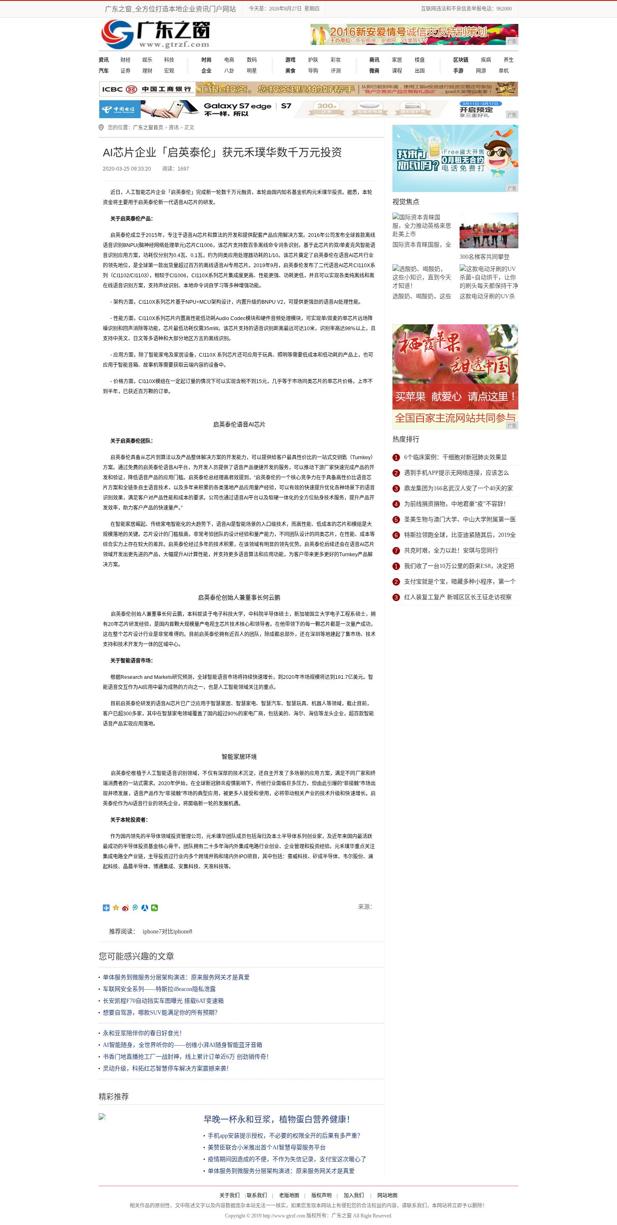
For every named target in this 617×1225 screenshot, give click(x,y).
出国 (420, 71)
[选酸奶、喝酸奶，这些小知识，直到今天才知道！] (421, 277)
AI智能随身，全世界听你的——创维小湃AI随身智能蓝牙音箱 (182, 1045)
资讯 (174, 128)
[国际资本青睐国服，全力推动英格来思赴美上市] (421, 226)
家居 (397, 60)
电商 (229, 60)
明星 (252, 71)
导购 (313, 71)
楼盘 (420, 60)
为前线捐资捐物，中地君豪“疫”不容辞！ (456, 504)
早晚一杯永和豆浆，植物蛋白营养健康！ (279, 1119)
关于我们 (230, 1196)
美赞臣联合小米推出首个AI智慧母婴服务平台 (267, 1147)
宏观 (169, 71)
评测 (336, 71)
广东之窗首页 (148, 128)
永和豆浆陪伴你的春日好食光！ (144, 1033)
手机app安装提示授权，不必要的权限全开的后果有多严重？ (285, 1136)
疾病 (486, 60)
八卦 (229, 71)
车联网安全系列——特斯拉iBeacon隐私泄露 (159, 989)
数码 (252, 60)
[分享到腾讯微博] (135, 907)
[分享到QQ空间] (116, 907)
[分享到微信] (154, 907)
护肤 (313, 60)
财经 (125, 60)
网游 (481, 71)
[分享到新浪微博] (125, 907)
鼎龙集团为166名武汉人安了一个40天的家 (458, 488)
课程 (397, 71)
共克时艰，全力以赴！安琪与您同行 (451, 550)
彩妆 (336, 60)
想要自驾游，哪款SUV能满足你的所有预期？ (161, 1012)
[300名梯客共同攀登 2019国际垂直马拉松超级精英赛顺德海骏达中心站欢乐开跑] (489, 232)
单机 (504, 71)
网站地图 (387, 1196)
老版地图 (289, 1196)
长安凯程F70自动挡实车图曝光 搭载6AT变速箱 (163, 1001)
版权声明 (321, 1196)
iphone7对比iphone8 (167, 931)
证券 (125, 71)
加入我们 (354, 1196)
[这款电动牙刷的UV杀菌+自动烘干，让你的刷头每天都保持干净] (489, 277)
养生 (509, 60)
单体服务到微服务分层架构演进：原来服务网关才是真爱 (176, 977)
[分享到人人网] (145, 907)
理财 (147, 71)
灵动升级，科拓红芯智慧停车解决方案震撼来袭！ (167, 1068)
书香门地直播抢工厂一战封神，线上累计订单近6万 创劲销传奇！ (187, 1057)
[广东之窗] (157, 49)
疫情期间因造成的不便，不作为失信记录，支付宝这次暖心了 (287, 1159)
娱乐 (147, 60)
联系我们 (257, 1196)
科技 (169, 60)
